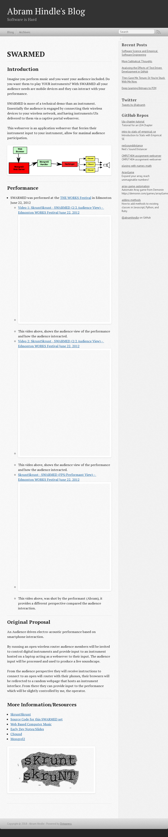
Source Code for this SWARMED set (36, 719)
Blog (10, 32)
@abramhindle (130, 217)
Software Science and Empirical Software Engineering (140, 53)
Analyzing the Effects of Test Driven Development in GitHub (142, 69)
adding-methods (131, 200)
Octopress (66, 824)
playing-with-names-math (137, 166)
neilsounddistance (132, 145)
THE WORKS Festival (75, 197)
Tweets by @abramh (133, 105)
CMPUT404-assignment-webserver (141, 156)
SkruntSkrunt (20, 714)
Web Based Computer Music (31, 724)
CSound (16, 734)
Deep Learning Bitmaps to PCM (139, 88)
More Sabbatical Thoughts (137, 61)
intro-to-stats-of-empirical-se (139, 131)
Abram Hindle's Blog (46, 11)
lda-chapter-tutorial (133, 121)
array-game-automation (136, 186)
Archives (24, 32)
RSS (158, 32)
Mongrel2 (17, 739)
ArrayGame (128, 172)
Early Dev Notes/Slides (27, 729)
